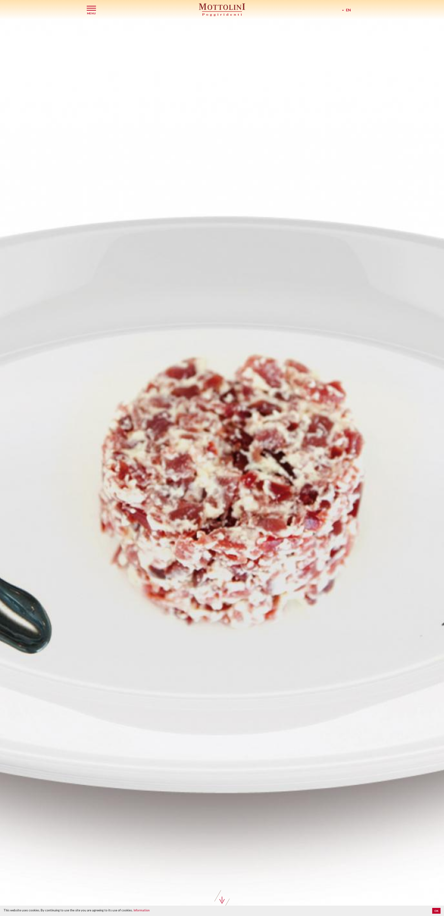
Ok (436, 911)
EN (347, 10)
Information (141, 910)
